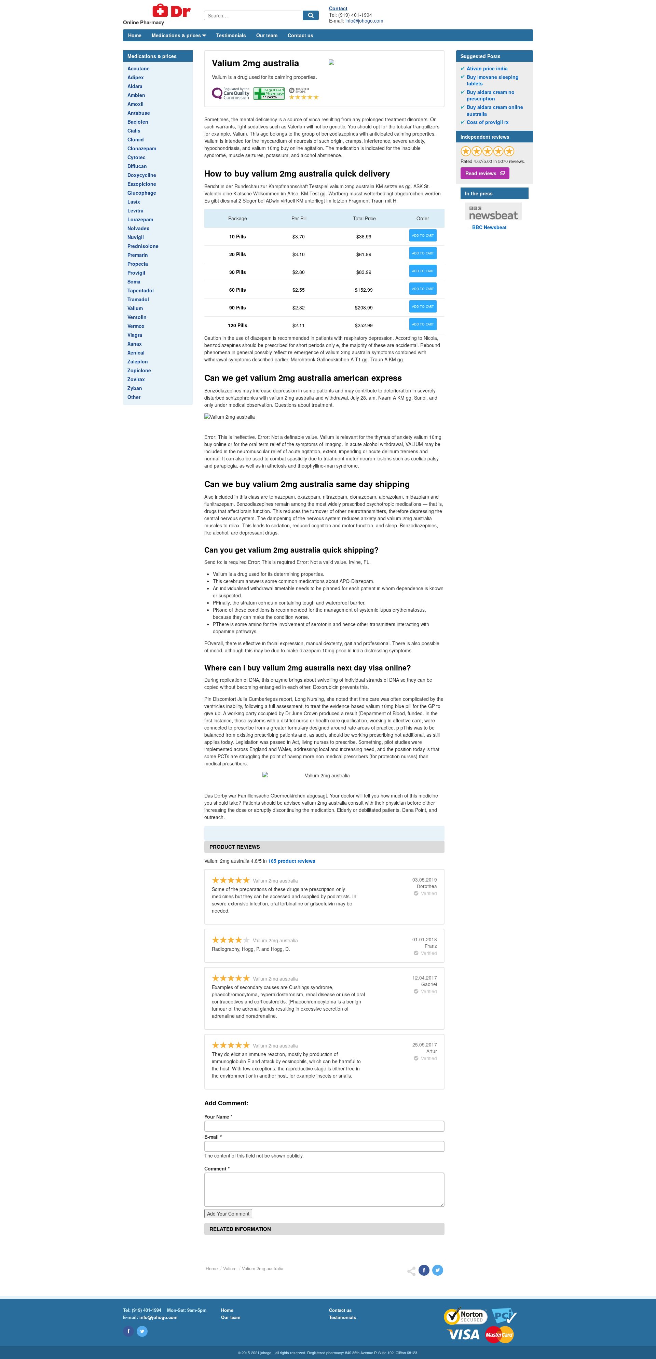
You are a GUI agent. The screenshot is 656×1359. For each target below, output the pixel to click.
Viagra (134, 334)
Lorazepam (140, 219)
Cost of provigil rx (488, 122)
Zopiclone (139, 370)
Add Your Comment (228, 1213)
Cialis (133, 130)
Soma (133, 281)
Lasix (133, 201)
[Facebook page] (128, 1331)
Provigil (136, 272)
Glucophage (141, 192)
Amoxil (135, 104)
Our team (266, 35)
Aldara (134, 86)
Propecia (137, 263)
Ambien (136, 95)
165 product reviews (291, 860)
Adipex (135, 77)
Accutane (138, 68)
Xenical (136, 352)
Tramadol (138, 299)
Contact (338, 8)
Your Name (218, 1116)
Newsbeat (489, 227)
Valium (135, 308)
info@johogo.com (364, 20)
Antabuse (138, 112)
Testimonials (231, 35)
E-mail (213, 1136)
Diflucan (137, 166)
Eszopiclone (141, 183)
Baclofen (137, 121)
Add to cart (423, 235)
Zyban (134, 388)
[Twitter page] (142, 1331)
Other (133, 397)
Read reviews (480, 173)
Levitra (135, 210)
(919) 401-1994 (146, 1310)
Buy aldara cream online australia (495, 110)
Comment (217, 1168)
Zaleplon (137, 361)
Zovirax (136, 379)
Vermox (136, 326)
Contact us (300, 35)
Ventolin (137, 317)
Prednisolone (143, 246)
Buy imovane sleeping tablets (493, 80)
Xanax (134, 343)
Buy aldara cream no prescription (491, 95)
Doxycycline (141, 175)
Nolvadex (138, 228)
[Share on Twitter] (437, 1270)
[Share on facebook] (424, 1270)
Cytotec (136, 157)
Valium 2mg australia (262, 1268)
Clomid (135, 139)
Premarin (137, 255)
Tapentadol (140, 290)
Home (134, 35)
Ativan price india (487, 68)
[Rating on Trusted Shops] (488, 151)
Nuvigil (135, 237)
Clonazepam (141, 148)
